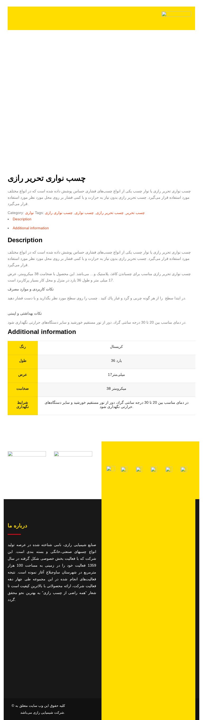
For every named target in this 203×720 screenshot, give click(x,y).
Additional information (31, 228)
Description (22, 219)
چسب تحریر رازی (110, 213)
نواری (29, 213)
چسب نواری (84, 213)
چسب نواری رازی (59, 213)
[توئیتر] (154, 471)
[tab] (101, 220)
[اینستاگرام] (110, 470)
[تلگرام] (124, 471)
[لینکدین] (168, 471)
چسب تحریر (135, 213)
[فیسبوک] (184, 471)
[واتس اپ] (139, 471)
